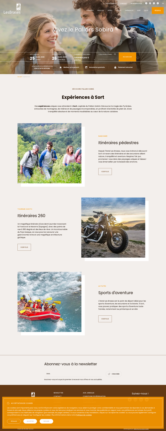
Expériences (129, 10)
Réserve (158, 10)
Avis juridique (88, 393)
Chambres (90, 10)
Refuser (46, 421)
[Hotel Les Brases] (12, 14)
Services (100, 10)
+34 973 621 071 (111, 4)
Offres (110, 10)
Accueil (20, 77)
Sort (139, 10)
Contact (123, 4)
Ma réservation (136, 4)
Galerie (118, 10)
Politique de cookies (84, 415)
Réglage (14, 421)
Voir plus (106, 172)
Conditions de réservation (94, 396)
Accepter (30, 421)
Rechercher (127, 57)
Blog (146, 10)
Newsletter (58, 393)
